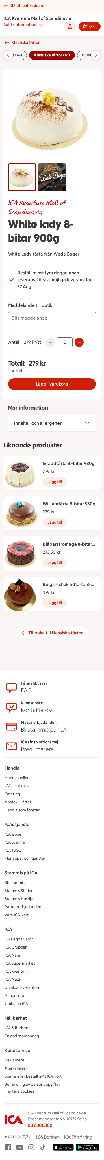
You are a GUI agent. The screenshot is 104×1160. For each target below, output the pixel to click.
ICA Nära (13, 955)
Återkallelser (16, 1068)
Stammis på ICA (21, 873)
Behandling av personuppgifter (32, 1084)
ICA (8, 929)
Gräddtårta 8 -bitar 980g (69, 463)
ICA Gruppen (16, 947)
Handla (12, 768)
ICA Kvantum (16, 971)
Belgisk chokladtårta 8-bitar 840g (67, 585)
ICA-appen (14, 834)
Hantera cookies (19, 1091)
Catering (12, 793)
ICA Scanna (15, 842)
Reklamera (14, 1060)
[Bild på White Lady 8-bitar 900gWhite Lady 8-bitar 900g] (52, 177)
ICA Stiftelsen (16, 1027)
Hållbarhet (16, 1018)
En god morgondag (22, 1036)
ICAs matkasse (18, 785)
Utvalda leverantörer (23, 987)
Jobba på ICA (16, 1003)
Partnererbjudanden (23, 906)
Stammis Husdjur (20, 898)
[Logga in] (70, 26)
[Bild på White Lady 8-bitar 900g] (22, 177)
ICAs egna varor (19, 939)
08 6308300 (40, 1125)
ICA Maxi (12, 979)
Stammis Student (20, 890)
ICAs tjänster (18, 824)
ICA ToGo (13, 850)
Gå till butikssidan (26, 5)
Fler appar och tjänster (25, 858)
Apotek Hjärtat (18, 802)
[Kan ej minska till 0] (50, 342)
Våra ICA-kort (17, 914)
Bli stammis (15, 882)
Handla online (17, 777)
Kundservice (17, 1050)
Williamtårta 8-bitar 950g (69, 504)
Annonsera (14, 995)
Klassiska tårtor (26, 42)
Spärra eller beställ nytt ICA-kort (33, 1076)
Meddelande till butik (30, 305)
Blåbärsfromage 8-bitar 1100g (67, 544)
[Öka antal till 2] (79, 342)
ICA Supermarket (20, 963)
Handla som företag (22, 810)
